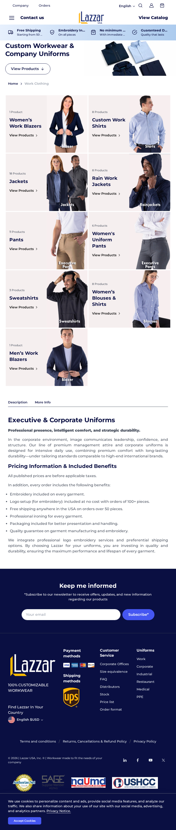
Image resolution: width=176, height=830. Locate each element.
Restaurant (145, 682)
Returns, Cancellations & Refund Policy (95, 741)
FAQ (103, 679)
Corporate (145, 666)
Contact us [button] (32, 17)
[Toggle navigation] (11, 18)
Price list (107, 702)
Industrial (144, 674)
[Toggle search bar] (140, 5)
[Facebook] (137, 760)
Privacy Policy (145, 741)
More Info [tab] (43, 402)
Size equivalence (114, 672)
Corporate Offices (114, 664)
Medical (143, 689)
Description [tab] (18, 402)
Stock (104, 694)
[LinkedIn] (124, 760)
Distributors (110, 687)
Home (13, 84)
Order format (111, 709)
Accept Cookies (25, 820)
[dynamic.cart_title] (162, 5)
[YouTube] (150, 760)
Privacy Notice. (59, 811)
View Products (25, 69)
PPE (140, 697)
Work (141, 659)
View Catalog (153, 17)
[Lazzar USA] (91, 17)
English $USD (28, 719)
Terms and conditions (38, 741)
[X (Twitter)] (163, 760)
